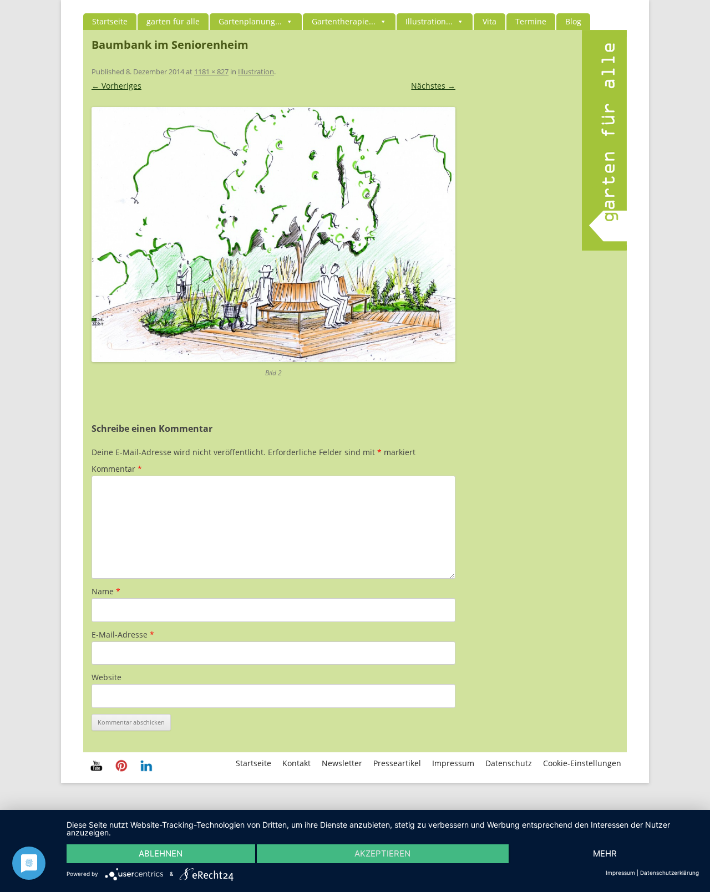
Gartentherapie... (344, 21)
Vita (489, 21)
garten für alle (173, 21)
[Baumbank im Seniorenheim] (273, 234)
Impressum (453, 763)
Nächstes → (433, 85)
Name (106, 591)
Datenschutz (508, 763)
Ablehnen (160, 853)
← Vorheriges (116, 85)
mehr (605, 853)
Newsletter (342, 763)
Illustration (256, 72)
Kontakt (296, 763)
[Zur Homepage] (604, 247)
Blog (573, 21)
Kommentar (117, 468)
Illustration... (429, 21)
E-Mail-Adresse (123, 634)
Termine (530, 21)
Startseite (110, 21)
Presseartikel (397, 763)
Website (106, 677)
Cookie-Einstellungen (582, 763)
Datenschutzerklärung (669, 872)
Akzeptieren (382, 853)
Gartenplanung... (250, 21)
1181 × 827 (211, 72)
